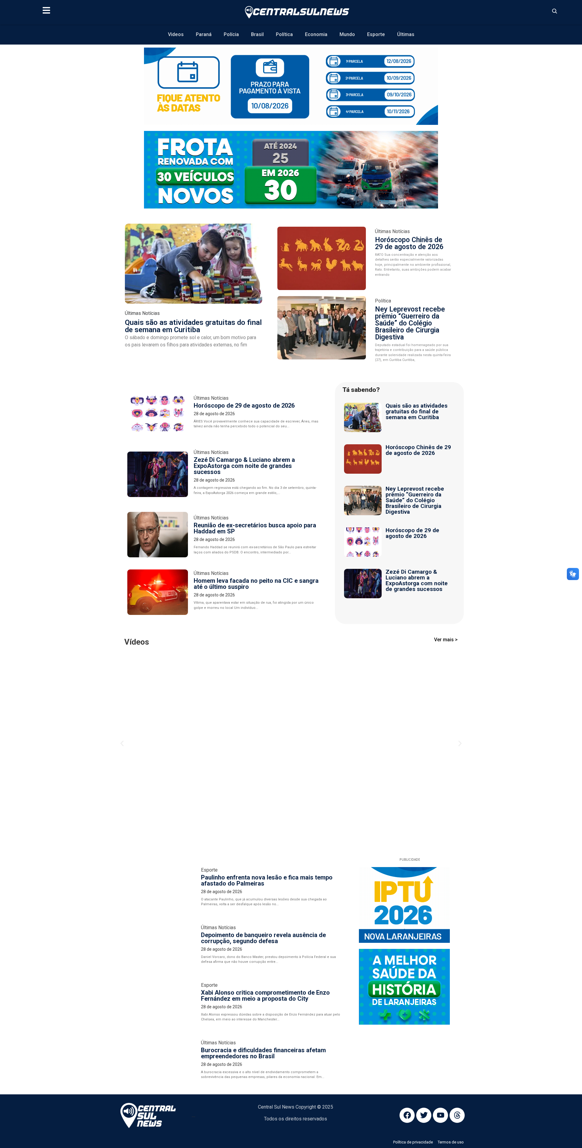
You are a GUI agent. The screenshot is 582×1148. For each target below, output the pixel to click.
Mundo (347, 34)
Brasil (257, 34)
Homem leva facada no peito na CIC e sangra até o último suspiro (256, 583)
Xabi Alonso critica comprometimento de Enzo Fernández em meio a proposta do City (265, 838)
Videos (176, 34)
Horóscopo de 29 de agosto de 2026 (244, 405)
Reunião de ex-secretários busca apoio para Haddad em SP (255, 528)
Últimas (405, 34)
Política (284, 34)
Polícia (231, 34)
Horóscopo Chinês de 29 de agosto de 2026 (409, 243)
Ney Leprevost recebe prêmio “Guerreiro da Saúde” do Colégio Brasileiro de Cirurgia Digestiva (410, 323)
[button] (122, 665)
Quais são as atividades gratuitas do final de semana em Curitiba (193, 326)
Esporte (376, 34)
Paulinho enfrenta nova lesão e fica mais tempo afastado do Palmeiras (267, 723)
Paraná (204, 34)
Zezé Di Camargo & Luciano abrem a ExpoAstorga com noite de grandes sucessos (244, 466)
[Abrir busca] (554, 11)
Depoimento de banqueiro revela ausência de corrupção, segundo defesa (263, 781)
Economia (316, 34)
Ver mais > (446, 639)
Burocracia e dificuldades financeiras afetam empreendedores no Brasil (263, 896)
